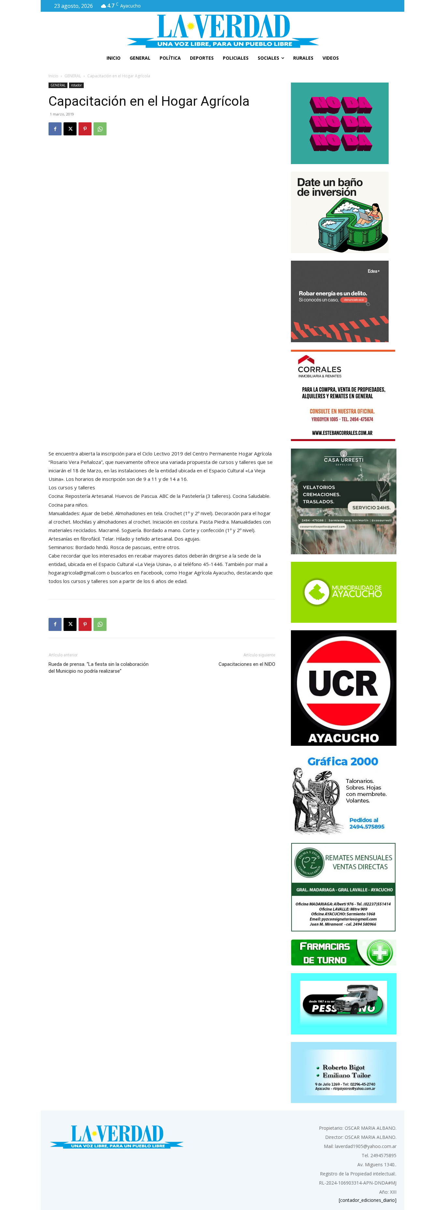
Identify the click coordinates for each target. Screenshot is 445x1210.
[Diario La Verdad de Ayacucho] (222, 31)
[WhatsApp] (100, 128)
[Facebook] (55, 128)
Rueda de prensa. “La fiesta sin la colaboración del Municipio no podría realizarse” (99, 667)
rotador (76, 85)
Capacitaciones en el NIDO (247, 664)
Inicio (53, 76)
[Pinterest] (85, 128)
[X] (70, 128)
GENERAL (73, 76)
